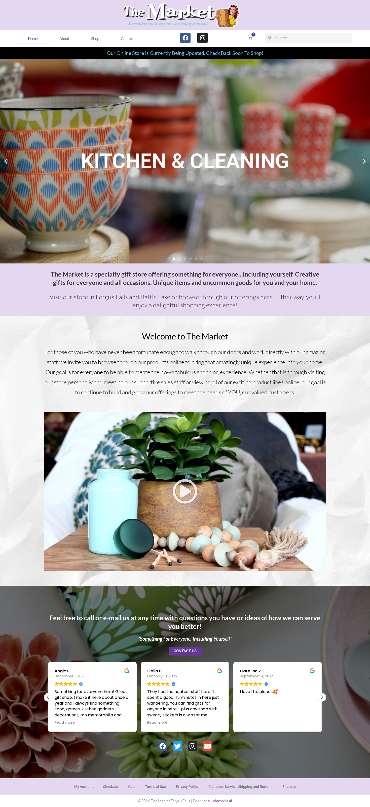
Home (33, 38)
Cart (131, 787)
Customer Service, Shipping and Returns (240, 787)
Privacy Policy (187, 787)
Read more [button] (82, 722)
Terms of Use (155, 787)
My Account (83, 787)
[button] (6, 161)
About (64, 38)
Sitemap (289, 787)
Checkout (110, 787)
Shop (95, 38)
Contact (127, 38)
